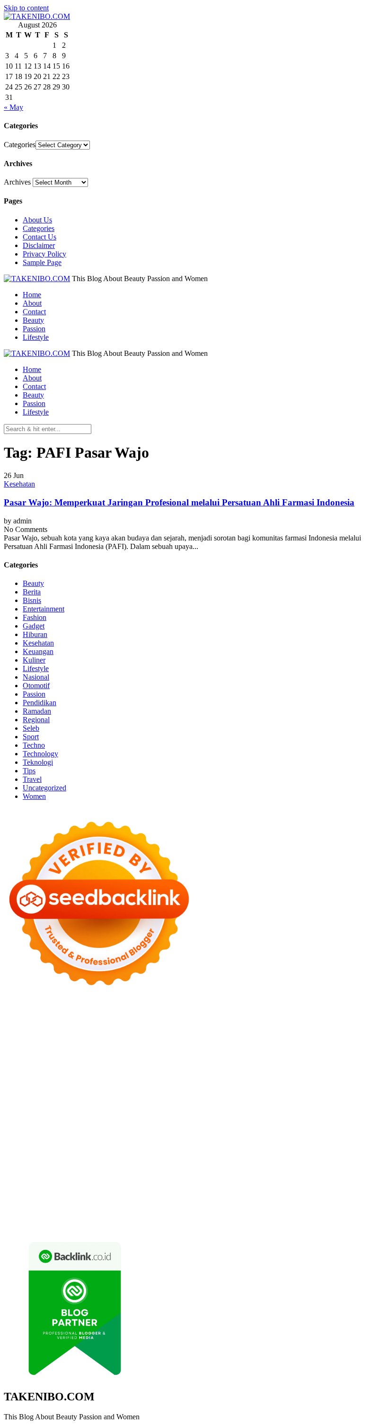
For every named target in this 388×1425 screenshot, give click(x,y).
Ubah (309, 1199)
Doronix (267, 1012)
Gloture (185, 1080)
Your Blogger (120, 1174)
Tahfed (78, 1148)
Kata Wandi (160, 1157)
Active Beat (194, 1123)
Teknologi (38, 762)
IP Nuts (221, 1114)
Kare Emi (297, 1089)
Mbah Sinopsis (329, 1046)
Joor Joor (293, 1097)
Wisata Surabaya (228, 1140)
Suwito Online (197, 1148)
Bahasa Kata (176, 1225)
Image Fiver (169, 1012)
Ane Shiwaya (333, 1089)
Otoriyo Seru (253, 1114)
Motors (14, 1012)
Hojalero (56, 1072)
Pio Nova (172, 1097)
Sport (31, 737)
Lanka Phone (233, 1012)
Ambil (338, 1182)
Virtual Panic (201, 1063)
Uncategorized (44, 788)
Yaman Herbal (153, 1123)
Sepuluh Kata (161, 1217)
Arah (78, 1191)
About (32, 303)
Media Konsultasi (50, 1225)
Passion (34, 329)
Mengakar (131, 1199)
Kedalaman (188, 1208)
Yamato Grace (342, 1038)
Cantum (15, 1199)
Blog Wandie (105, 1165)
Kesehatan (19, 484)
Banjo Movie (43, 1131)
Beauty (33, 320)
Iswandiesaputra (346, 1148)
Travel (32, 779)
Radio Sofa (278, 1148)
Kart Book (156, 1080)
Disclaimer (39, 245)
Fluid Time (115, 1097)
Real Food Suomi (176, 1106)
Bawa (191, 1191)
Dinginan (97, 1208)
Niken (164, 1148)
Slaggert (165, 1055)
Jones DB (187, 1140)
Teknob (338, 1140)
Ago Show (304, 1072)
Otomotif (36, 686)
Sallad (160, 1072)
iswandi (308, 1148)
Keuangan (38, 651)
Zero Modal (302, 1021)
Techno (34, 745)
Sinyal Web (345, 1165)
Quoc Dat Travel (249, 1029)
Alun (305, 1182)
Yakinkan (277, 1208)
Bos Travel (271, 1140)
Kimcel (200, 1012)
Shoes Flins (205, 1097)
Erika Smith (333, 1080)
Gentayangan (40, 1208)
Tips (29, 771)
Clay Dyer (112, 1131)
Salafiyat (238, 1038)
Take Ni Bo (339, 1021)
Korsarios (249, 1106)
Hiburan (35, 634)
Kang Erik (19, 1148)
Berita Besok (43, 1174)
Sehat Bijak (147, 1182)
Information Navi (144, 1140)
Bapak (71, 1208)
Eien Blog (134, 1072)
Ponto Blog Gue (333, 1097)
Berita (32, 592)
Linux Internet (320, 1131)
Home (32, 295)
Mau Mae (51, 1148)
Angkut (38, 1191)
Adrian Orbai (293, 1080)
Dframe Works (42, 1029)
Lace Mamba (341, 1012)
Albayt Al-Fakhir (300, 1029)
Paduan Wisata (280, 1174)
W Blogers (304, 1038)
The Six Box (102, 1114)
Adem (105, 1199)
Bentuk (314, 1191)
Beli (174, 1191)
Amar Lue (265, 1089)
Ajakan (83, 1199)
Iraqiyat (144, 1097)
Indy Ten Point (59, 1114)
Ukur (353, 1199)
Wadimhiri (118, 1029)
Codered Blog (76, 1097)
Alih (320, 1182)
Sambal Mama (244, 1055)
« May (13, 107)
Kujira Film (231, 1089)
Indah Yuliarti (82, 1182)
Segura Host (96, 1089)
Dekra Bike (79, 1106)
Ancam (15, 1191)
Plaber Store (265, 1021)
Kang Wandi (245, 1157)
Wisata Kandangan (55, 1165)
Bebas (242, 1191)
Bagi (95, 1191)
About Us (37, 220)
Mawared (218, 1106)
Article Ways (40, 1106)
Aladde (140, 1055)
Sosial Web (81, 1174)
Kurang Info (214, 1165)
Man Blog (138, 1148)
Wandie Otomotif (291, 1157)
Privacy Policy (44, 254)
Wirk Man (105, 1148)
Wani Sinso (111, 1055)
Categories (19, 145)
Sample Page (42, 262)
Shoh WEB (307, 1063)
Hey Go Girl (300, 1012)
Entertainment (43, 609)
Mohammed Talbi (251, 1097)
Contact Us (39, 237)
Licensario (19, 1114)
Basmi (113, 1191)
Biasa (292, 1191)
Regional (36, 720)
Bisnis (32, 600)
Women (34, 796)
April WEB (74, 1055)
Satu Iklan (157, 1174)
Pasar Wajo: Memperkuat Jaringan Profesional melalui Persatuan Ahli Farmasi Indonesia (179, 502)
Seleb (31, 728)
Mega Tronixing (52, 1089)
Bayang (154, 1191)
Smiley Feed (253, 1080)
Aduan (61, 1199)
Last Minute (283, 1106)
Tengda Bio (134, 1089)
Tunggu (331, 1199)
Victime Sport (187, 1114)
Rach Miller (76, 1080)
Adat (272, 1182)
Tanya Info (94, 1225)
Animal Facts (52, 1123)
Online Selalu (235, 1174)
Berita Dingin (204, 1217)
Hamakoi (70, 1063)
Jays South (20, 1055)
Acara (227, 1182)
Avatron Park (24, 1038)
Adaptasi (251, 1182)
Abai (289, 1182)
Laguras (108, 1080)
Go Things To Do (46, 1140)
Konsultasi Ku (117, 1217)
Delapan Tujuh (127, 1012)
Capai (264, 1199)
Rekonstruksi (266, 1072)
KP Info (317, 1055)
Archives (17, 182)
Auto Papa (344, 1029)
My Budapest (327, 1123)
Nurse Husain (243, 1063)
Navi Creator (239, 1148)
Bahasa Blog (292, 1217)
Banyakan (128, 1208)
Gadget (33, 626)
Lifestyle (36, 337)
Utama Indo (285, 1055)
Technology (40, 754)
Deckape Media (281, 1123)
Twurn (134, 1038)
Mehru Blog (60, 1046)
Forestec (142, 1131)
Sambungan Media (66, 1217)
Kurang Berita (256, 1165)
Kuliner (34, 660)
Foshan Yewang (221, 1021)
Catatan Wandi (202, 1157)
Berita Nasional (303, 1165)
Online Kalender (123, 1106)
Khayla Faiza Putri (32, 1157)
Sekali (324, 1208)
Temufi (201, 1089)
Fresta (47, 1055)
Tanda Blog (330, 1217)
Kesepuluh (20, 1217)
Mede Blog (36, 1097)
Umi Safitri (43, 1182)
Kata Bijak (270, 1046)
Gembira (248, 1208)
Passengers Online (194, 1029)
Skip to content (26, 8)
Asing (60, 1191)
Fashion (34, 617)
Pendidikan (39, 703)
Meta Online (233, 1046)
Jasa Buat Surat (109, 1063)
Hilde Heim (83, 1029)
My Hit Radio (200, 1055)
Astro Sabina (64, 1038)
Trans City (367, 1140)
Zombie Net (344, 1063)
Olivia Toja (132, 1046)
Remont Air (202, 1131)
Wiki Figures (132, 1021)
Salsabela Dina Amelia (160, 1165)
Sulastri (277, 1063)
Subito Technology (82, 1021)
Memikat (220, 1208)
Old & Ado (329, 1114)
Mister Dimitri (224, 1072)
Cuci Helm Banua (114, 1157)
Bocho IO (80, 1131)
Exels (130, 1080)
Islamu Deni (22, 1046)
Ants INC (150, 1029)
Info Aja (116, 1182)
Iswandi (73, 1157)
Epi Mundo (163, 1038)
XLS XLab (114, 1123)
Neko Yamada (174, 1021)
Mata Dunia (307, 1140)
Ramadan (37, 711)
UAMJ (84, 1123)
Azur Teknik (84, 1012)
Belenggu (268, 1191)
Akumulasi (365, 1182)
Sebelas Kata (194, 1174)
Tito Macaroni (96, 1140)
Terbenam (216, 1191)
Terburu (338, 1191)
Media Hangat (134, 1225)
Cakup (39, 1199)
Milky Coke (293, 1114)
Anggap (180, 1199)
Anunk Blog (45, 1012)
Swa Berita (97, 1046)
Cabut (361, 1191)
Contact (34, 312)
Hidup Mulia (341, 1072)
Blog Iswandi (339, 1157)
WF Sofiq (186, 1072)
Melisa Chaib (171, 1046)
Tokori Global (235, 1123)
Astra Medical (144, 1114)
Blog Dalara (104, 1038)
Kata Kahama (202, 1038)
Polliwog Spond (28, 1021)
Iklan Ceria (269, 1038)
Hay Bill (170, 1131)
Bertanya (180, 1182)
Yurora (202, 1046)
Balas (132, 1191)
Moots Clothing (156, 1063)
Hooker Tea (171, 1089)
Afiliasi (206, 1182)
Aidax (339, 1055)
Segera (303, 1208)
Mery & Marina (94, 1072)
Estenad (42, 1063)
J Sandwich (279, 1131)
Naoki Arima (240, 1131)
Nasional (36, 677)
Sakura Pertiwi (326, 1174)
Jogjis (361, 1046)
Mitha (296, 1046)
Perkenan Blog (248, 1217)
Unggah (287, 1199)
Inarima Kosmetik (330, 1106)
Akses (157, 1199)
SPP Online (215, 1080)
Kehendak (350, 1208)
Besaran (157, 1208)
